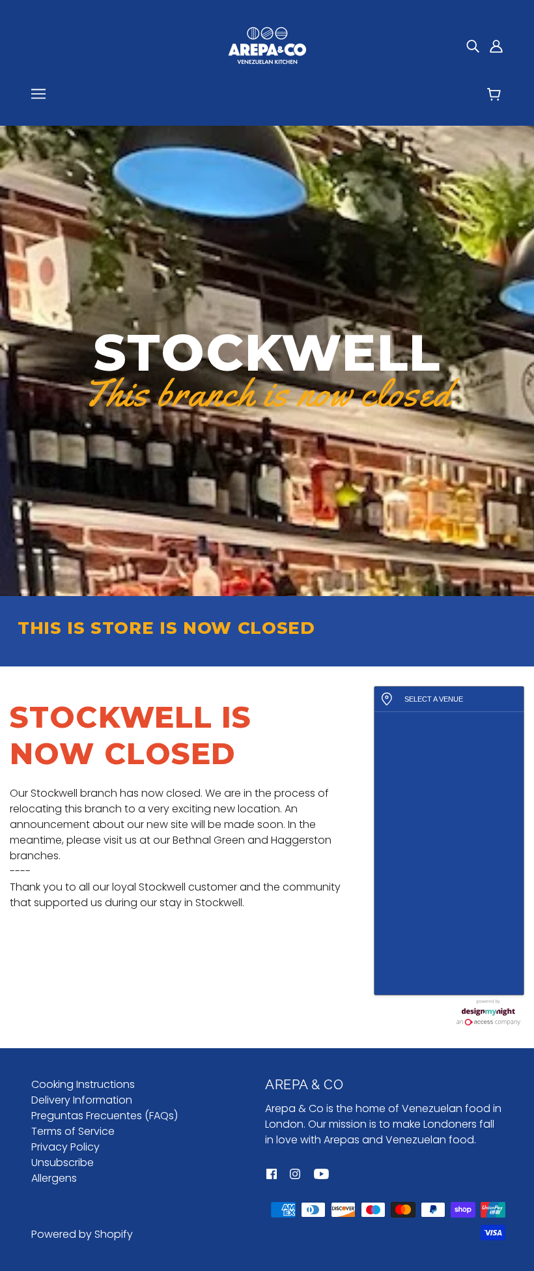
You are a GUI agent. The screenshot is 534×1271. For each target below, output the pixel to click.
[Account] (496, 46)
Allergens (54, 1178)
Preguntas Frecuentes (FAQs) (104, 1115)
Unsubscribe (62, 1162)
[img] (473, 46)
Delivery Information (81, 1099)
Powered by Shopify (82, 1234)
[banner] (267, 44)
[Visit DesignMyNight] (488, 1012)
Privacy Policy (65, 1146)
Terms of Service (73, 1131)
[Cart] (496, 96)
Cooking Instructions (83, 1084)
